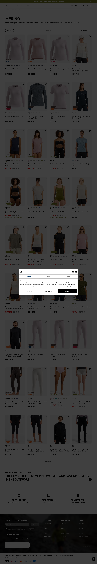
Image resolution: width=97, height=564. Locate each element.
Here (55, 285)
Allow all (67, 291)
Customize (47, 291)
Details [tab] (48, 276)
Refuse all (29, 291)
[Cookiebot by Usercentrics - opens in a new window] (71, 272)
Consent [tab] (29, 276)
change (26, 285)
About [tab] (68, 276)
